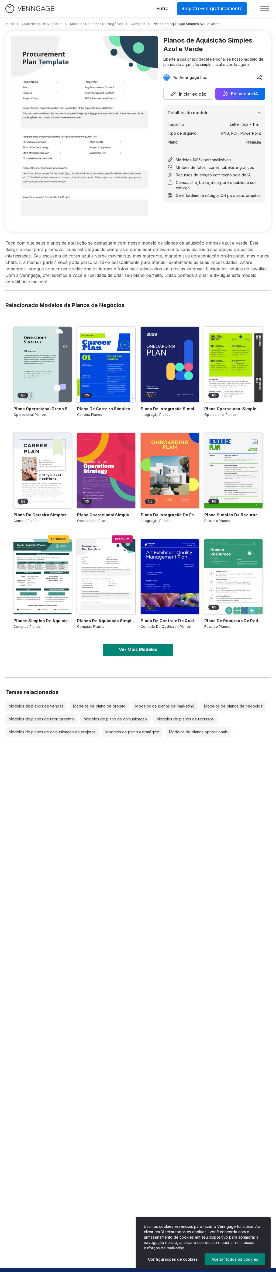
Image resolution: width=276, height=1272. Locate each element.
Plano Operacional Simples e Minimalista (233, 408)
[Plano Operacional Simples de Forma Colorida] (106, 470)
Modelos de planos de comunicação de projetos (52, 732)
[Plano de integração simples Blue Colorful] (170, 364)
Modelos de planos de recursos (185, 719)
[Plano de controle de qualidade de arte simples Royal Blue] (170, 576)
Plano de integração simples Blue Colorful (170, 408)
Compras (138, 24)
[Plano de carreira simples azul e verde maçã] (106, 364)
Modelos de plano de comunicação (115, 719)
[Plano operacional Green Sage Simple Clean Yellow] (42, 364)
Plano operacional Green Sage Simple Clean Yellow (42, 408)
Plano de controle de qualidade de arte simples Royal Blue (170, 620)
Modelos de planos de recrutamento (41, 719)
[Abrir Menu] (265, 9)
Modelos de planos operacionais (198, 732)
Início (10, 24)
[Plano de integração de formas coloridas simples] (170, 470)
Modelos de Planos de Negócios (96, 24)
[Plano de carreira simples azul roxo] (42, 470)
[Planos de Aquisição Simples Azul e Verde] (106, 576)
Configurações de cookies (173, 1259)
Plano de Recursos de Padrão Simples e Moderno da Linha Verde (233, 620)
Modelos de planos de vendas (36, 706)
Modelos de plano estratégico (132, 732)
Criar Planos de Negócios (42, 24)
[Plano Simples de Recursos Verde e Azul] (233, 470)
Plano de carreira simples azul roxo (42, 515)
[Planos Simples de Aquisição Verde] (42, 576)
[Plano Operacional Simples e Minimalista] (233, 364)
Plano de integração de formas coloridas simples (170, 515)
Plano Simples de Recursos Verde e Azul (233, 515)
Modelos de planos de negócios (233, 706)
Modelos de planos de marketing (164, 706)
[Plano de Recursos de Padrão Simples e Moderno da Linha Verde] (233, 576)
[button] (188, 94)
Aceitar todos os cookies (235, 1259)
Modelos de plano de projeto (99, 706)
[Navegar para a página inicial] (29, 8)
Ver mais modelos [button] (138, 649)
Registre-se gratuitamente (212, 8)
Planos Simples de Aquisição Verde (42, 620)
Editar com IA (244, 93)
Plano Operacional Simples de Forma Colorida (106, 515)
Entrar (163, 8)
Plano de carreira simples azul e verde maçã (106, 408)
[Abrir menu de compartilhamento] (259, 77)
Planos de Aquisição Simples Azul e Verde (106, 620)
